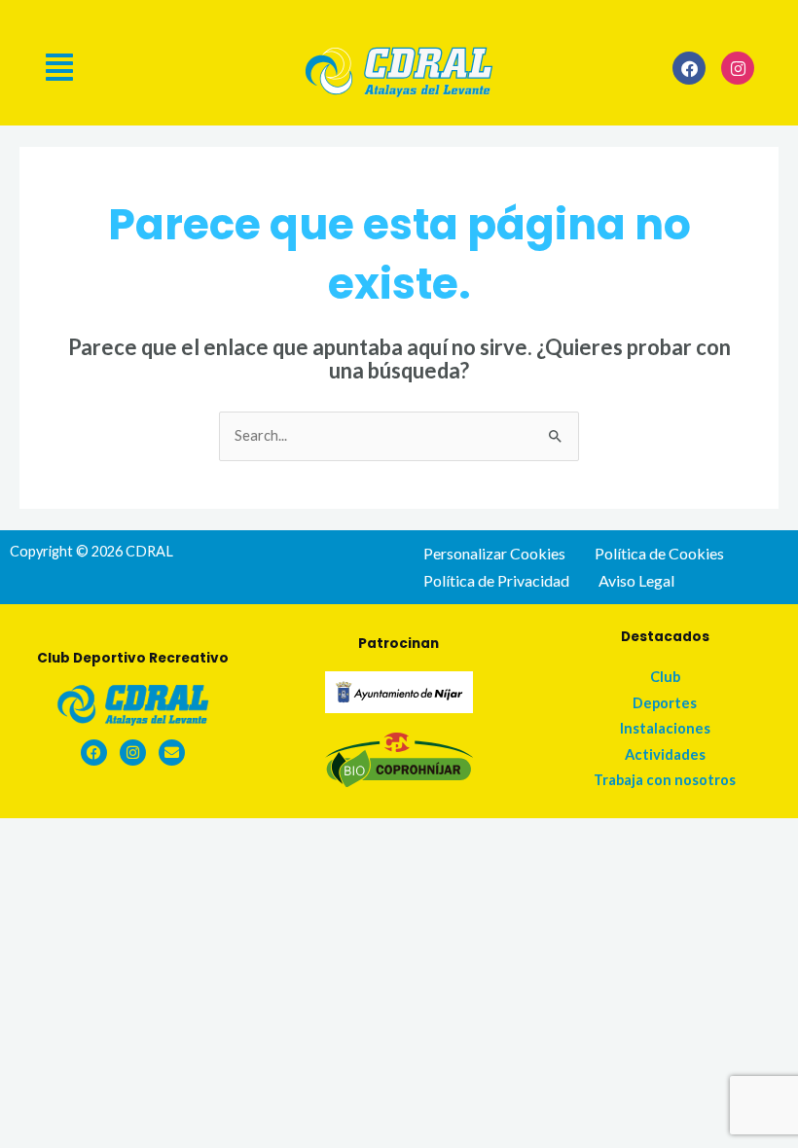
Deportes (665, 703)
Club (665, 676)
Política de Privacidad (496, 580)
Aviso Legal (636, 580)
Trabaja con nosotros (665, 779)
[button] (164, 67)
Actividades (665, 754)
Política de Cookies (659, 553)
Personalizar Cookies (494, 553)
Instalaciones (665, 728)
